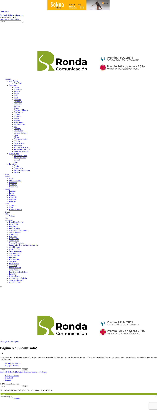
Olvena (16, 137)
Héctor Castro (14, 239)
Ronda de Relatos (15, 210)
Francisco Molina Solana (18, 272)
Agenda (12, 205)
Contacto (8, 380)
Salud (11, 179)
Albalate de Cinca (20, 156)
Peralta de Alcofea (20, 139)
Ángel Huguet (14, 247)
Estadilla (17, 120)
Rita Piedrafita (14, 259)
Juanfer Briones (15, 232)
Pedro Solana (14, 264)
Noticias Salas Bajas (21, 147)
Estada (16, 118)
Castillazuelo (18, 112)
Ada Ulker (13, 266)
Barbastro (17, 100)
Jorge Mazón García (16, 280)
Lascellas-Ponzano (20, 133)
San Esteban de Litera (22, 170)
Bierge (16, 108)
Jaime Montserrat (15, 251)
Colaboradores (9, 220)
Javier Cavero (14, 241)
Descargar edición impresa (9, 19)
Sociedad (7, 176)
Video (6, 218)
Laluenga (17, 129)
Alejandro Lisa (14, 249)
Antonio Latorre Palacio (18, 278)
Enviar (25, 386)
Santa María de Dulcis (22, 149)
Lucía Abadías (14, 228)
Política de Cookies (12, 376)
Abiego (16, 87)
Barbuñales (18, 102)
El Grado (17, 116)
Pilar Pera (12, 257)
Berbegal (17, 106)
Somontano (13, 85)
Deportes (7, 212)
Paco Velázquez (15, 268)
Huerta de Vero (19, 125)
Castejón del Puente (21, 110)
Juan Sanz (13, 262)
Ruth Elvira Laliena (16, 222)
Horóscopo (13, 185)
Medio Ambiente (15, 181)
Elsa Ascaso (13, 226)
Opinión (7, 214)
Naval (16, 135)
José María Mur (15, 253)
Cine (11, 208)
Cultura (7, 203)
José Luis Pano (14, 255)
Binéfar (16, 166)
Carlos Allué (13, 235)
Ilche (15, 127)
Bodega (12, 195)
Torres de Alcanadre (21, 152)
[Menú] (1, 286)
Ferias (11, 193)
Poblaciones (8, 79)
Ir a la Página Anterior (13, 363)
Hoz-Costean (18, 122)
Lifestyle (12, 201)
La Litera (12, 164)
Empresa (12, 191)
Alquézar (17, 91)
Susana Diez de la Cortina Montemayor (23, 245)
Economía (7, 189)
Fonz (15, 162)
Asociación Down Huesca (18, 230)
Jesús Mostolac (14, 270)
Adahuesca (18, 89)
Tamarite (17, 172)
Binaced (17, 160)
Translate (17, 398)
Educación (13, 183)
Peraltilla (17, 141)
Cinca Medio (14, 154)
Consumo (12, 199)
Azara (16, 95)
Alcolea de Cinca (20, 158)
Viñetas (12, 216)
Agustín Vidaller (15, 282)
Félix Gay (12, 274)
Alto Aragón (13, 81)
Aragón (16, 93)
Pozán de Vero (19, 143)
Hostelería (13, 197)
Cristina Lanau (14, 276)
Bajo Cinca (18, 83)
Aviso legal (9, 378)
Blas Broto (13, 237)
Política (7, 174)
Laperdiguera (18, 131)
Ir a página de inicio (12, 365)
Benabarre (17, 104)
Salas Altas (18, 145)
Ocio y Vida (13, 187)
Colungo (17, 114)
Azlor (16, 98)
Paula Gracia (14, 224)
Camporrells (18, 168)
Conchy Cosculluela (16, 243)
